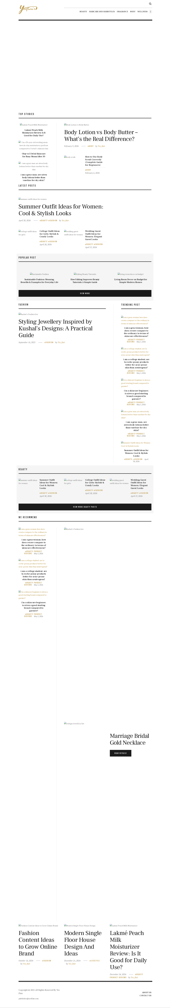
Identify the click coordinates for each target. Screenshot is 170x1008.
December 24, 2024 (118, 974)
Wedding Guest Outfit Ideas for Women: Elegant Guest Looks (93, 235)
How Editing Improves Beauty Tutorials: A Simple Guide (85, 281)
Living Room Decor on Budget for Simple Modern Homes (130, 281)
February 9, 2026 (71, 146)
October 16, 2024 (26, 960)
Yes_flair (101, 146)
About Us (146, 992)
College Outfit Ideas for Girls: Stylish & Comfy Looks (50, 234)
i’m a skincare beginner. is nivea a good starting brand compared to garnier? (136, 394)
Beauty (44, 220)
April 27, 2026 (91, 247)
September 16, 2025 (27, 342)
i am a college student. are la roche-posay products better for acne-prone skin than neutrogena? (136, 363)
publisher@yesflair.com (29, 998)
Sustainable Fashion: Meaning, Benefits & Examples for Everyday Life (39, 281)
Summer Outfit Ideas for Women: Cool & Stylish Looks (61, 210)
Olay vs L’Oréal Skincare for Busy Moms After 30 (34, 155)
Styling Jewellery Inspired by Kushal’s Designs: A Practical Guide (55, 328)
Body (91, 146)
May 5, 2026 (141, 341)
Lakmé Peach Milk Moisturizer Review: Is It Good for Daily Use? (33, 133)
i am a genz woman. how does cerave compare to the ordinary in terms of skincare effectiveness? (136, 332)
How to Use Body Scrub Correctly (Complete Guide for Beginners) (94, 160)
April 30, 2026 (25, 220)
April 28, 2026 (46, 244)
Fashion (53, 220)
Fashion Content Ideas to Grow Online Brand (38, 943)
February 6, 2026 (92, 173)
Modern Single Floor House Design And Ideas (82, 943)
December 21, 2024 (72, 960)
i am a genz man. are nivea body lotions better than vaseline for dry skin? (34, 177)
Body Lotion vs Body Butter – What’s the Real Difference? (100, 135)
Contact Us (145, 995)
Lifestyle (95, 961)
